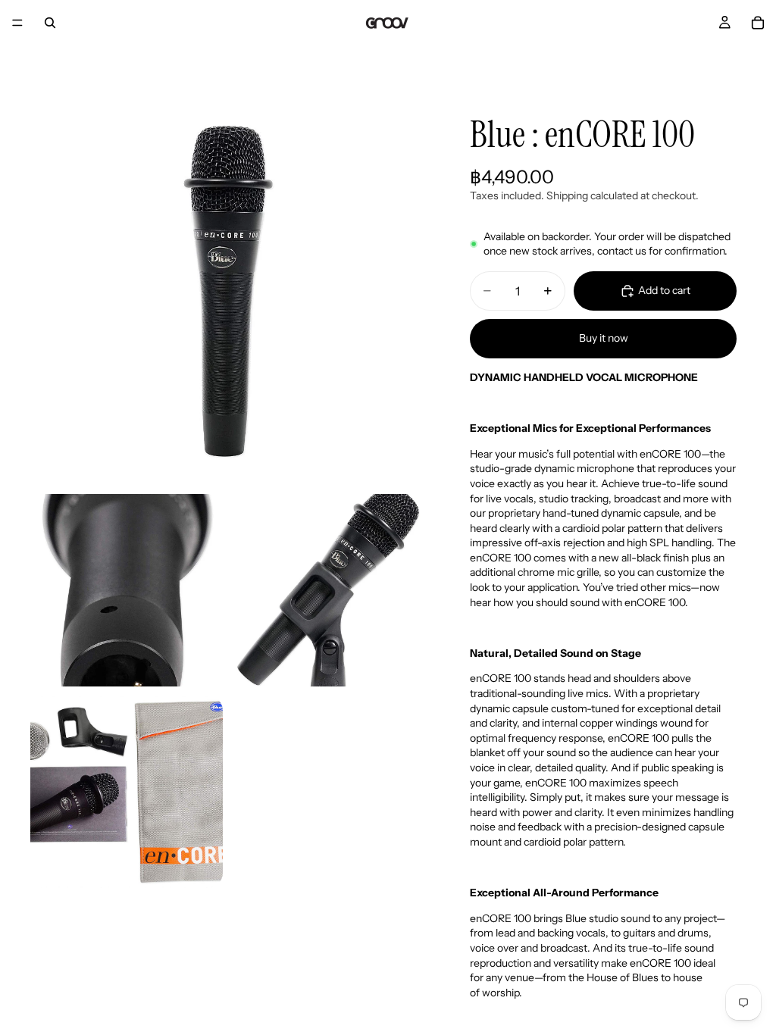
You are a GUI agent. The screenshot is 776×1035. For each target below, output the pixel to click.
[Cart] (757, 22)
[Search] (50, 22)
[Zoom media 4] (126, 792)
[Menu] (17, 22)
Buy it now (603, 338)
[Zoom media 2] (126, 590)
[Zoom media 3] (328, 590)
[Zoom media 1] (227, 288)
